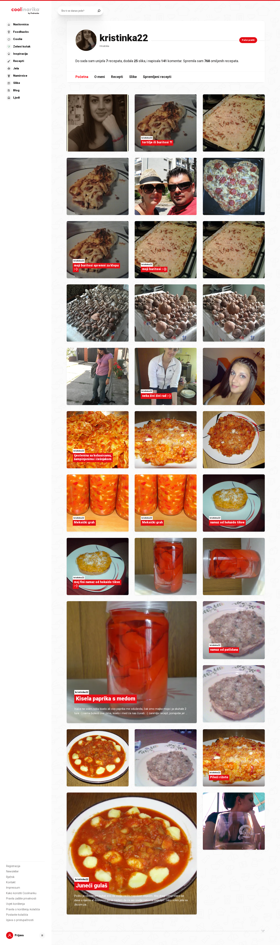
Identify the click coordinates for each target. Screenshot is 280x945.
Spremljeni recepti (157, 77)
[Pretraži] (99, 11)
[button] (25, 61)
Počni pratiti (248, 40)
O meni (99, 77)
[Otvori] (42, 935)
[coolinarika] (25, 10)
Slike (133, 77)
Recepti (117, 77)
